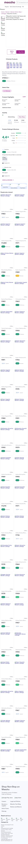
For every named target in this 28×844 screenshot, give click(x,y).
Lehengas (3, 13)
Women (7, 12)
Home (2, 12)
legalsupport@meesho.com (6, 839)
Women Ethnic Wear (16, 12)
